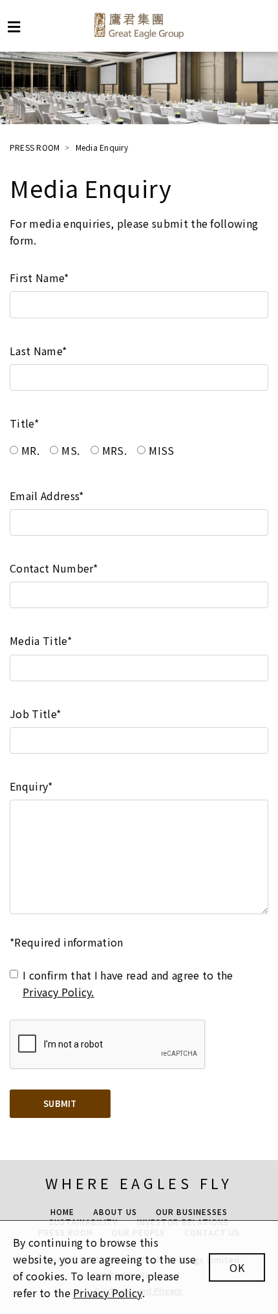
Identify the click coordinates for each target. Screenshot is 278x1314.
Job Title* (35, 713)
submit (60, 1103)
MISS (161, 450)
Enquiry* (31, 786)
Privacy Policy (107, 1292)
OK (237, 1267)
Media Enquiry (102, 147)
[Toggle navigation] (14, 26)
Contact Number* (54, 568)
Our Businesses (191, 1211)
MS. (70, 450)
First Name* (39, 277)
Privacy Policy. (58, 992)
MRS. (114, 450)
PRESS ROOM (34, 147)
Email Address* (46, 495)
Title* (24, 423)
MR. (30, 450)
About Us (115, 1211)
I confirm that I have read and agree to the (128, 983)
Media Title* (41, 640)
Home (62, 1211)
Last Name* (38, 350)
